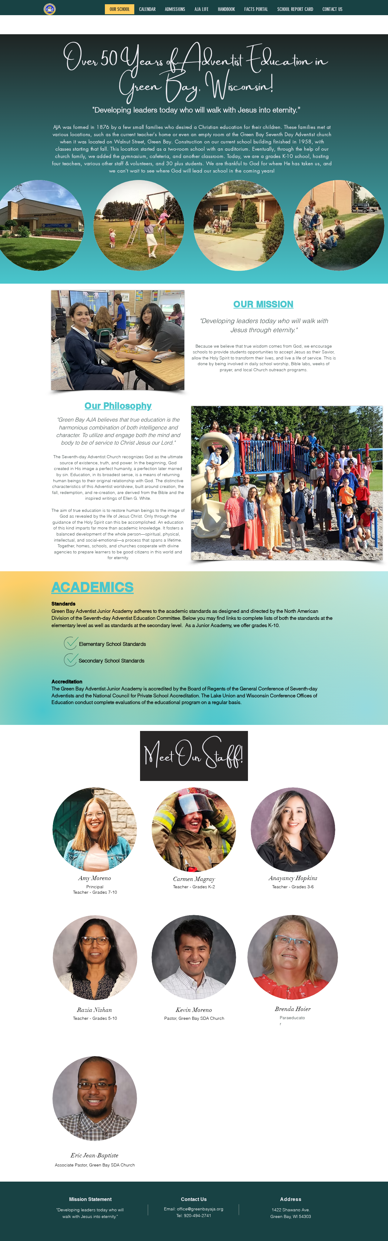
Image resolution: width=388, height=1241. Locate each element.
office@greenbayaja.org (200, 1209)
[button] (175, 9)
